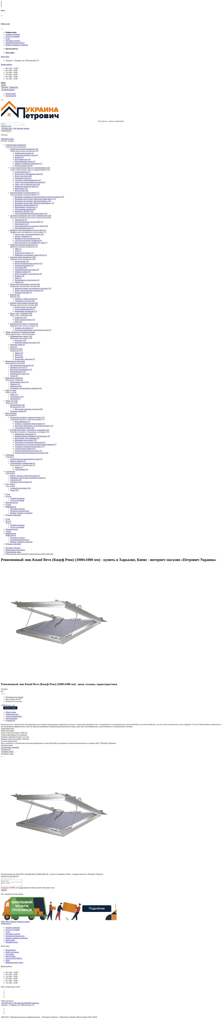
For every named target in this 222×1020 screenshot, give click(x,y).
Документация (11, 718)
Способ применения (14, 716)
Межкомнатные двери (14, 962)
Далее (4, 890)
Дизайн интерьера (13, 34)
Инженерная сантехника (15, 550)
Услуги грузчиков (13, 36)
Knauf (20, 697)
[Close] (2, 756)
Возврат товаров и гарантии (17, 45)
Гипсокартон (11, 950)
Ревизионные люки (13, 552)
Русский (5, 87)
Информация (11, 507)
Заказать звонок (23, 128)
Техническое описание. (10, 747)
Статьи (8, 505)
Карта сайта (10, 940)
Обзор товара (11, 712)
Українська (13, 87)
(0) (2, 691)
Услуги (8, 496)
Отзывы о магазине (13, 515)
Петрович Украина (13, 548)
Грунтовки (10, 954)
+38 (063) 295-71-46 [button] (9, 1003)
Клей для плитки (12, 952)
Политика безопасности (15, 43)
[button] (5, 57)
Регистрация (10, 94)
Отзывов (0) (10, 721)
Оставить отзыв (7, 752)
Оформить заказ (7, 139)
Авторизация (11, 96)
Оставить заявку (10, 708)
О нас (8, 39)
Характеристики (12, 714)
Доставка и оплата (13, 41)
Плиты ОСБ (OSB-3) (14, 958)
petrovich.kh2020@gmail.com (28, 1003)
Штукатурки (10, 956)
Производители (12, 502)
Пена (8, 960)
